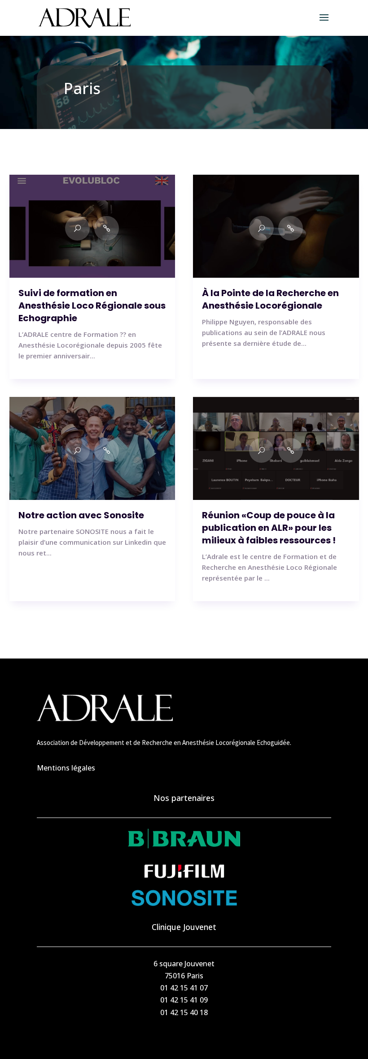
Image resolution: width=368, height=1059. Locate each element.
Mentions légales (66, 768)
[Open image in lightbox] (77, 228)
